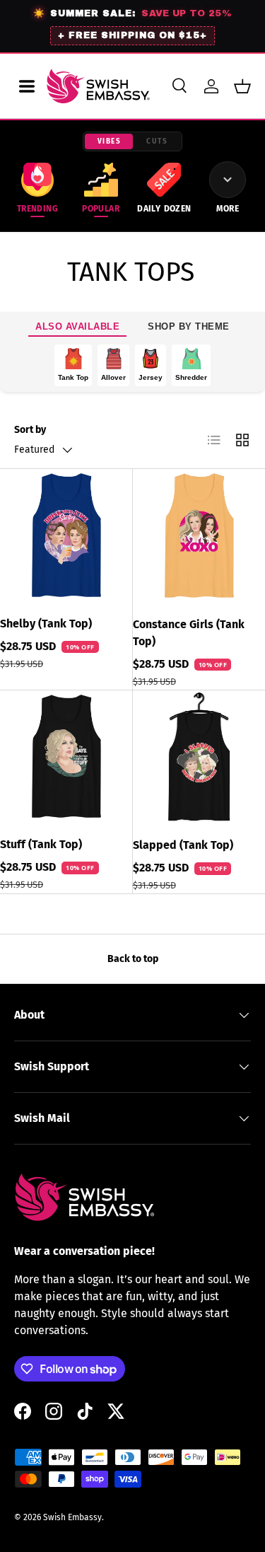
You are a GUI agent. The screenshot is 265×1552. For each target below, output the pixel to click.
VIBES (110, 141)
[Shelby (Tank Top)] (66, 535)
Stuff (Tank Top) (41, 844)
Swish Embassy (72, 1517)
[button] (242, 86)
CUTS (156, 141)
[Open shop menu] (27, 86)
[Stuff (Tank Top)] (66, 756)
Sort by (30, 430)
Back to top (132, 959)
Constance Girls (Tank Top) (189, 633)
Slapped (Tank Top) (183, 845)
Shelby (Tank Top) (46, 623)
